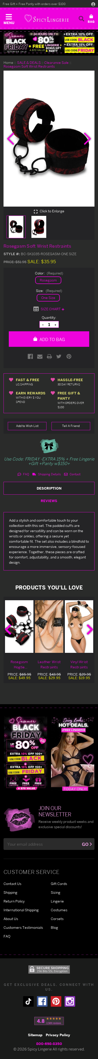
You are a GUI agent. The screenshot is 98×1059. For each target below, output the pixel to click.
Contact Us (12, 883)
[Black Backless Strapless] (25, 753)
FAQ (25, 474)
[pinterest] (56, 1001)
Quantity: (49, 317)
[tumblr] (28, 1001)
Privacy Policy (58, 1035)
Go (85, 844)
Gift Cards (59, 883)
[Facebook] (30, 356)
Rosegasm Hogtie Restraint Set (19, 665)
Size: (49, 290)
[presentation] (11, 139)
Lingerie (57, 901)
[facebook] (42, 1001)
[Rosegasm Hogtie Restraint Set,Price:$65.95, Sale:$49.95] (19, 626)
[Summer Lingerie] (72, 753)
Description (49, 488)
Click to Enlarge (51, 211)
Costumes (59, 910)
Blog (54, 927)
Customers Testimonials (23, 927)
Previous (8, 630)
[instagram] (70, 1001)
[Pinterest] (69, 356)
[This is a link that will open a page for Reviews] (49, 1021)
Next (90, 630)
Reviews (49, 501)
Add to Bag (51, 339)
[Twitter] (59, 356)
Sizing (55, 892)
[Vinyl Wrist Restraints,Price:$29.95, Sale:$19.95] (79, 626)
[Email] (39, 356)
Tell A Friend (71, 426)
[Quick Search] (81, 18)
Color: (49, 273)
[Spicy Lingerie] (46, 18)
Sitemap (35, 1035)
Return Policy (14, 901)
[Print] (49, 356)
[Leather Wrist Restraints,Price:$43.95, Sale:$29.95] (49, 626)
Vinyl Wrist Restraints (79, 664)
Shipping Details (49, 474)
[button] (9, 18)
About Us (11, 919)
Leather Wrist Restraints (49, 664)
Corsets (57, 919)
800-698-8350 (49, 1043)
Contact (74, 474)
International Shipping (21, 910)
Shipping (10, 892)
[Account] (93, 4)
